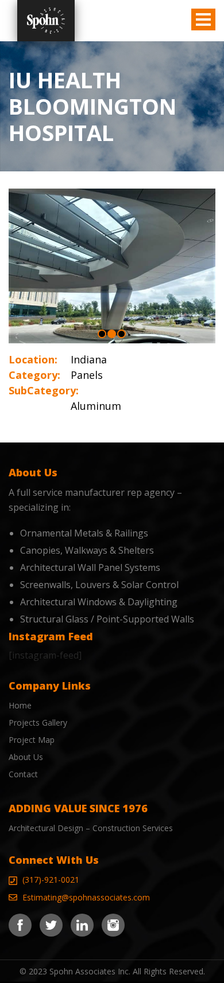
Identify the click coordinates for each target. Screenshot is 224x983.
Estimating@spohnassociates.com (86, 897)
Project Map (32, 739)
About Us (26, 756)
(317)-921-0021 (50, 879)
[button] (102, 334)
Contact (23, 774)
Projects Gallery (38, 722)
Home (20, 705)
